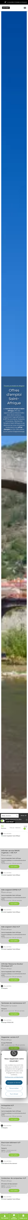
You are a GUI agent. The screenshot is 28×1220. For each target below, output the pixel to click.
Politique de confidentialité (14, 1077)
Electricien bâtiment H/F (10, 1142)
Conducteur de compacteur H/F (13, 1178)
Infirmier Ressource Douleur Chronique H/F (12, 965)
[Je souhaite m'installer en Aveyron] (5, 2)
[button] (25, 8)
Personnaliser (14, 1088)
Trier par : (15, 827)
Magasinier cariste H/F (10, 1037)
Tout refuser (14, 1094)
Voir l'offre (14, 866)
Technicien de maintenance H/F (13, 1003)
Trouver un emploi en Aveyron (14, 386)
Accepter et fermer (14, 1082)
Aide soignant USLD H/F (10, 927)
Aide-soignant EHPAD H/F (11, 890)
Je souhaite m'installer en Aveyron (17, 2)
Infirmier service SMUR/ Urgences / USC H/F (10, 852)
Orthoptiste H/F (7, 1105)
